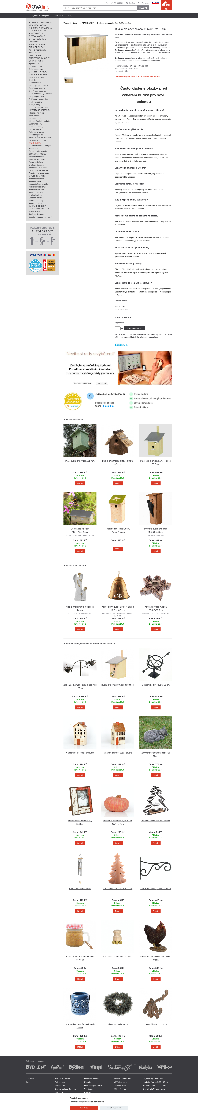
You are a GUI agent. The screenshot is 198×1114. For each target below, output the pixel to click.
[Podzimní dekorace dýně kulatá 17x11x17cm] (117, 817)
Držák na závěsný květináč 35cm (155, 888)
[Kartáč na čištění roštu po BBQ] (117, 953)
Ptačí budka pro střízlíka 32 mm (80, 460)
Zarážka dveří (34, 211)
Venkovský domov (70, 23)
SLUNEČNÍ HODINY (37, 154)
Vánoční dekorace (36, 178)
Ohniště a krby (35, 129)
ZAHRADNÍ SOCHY (37, 206)
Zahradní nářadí (35, 203)
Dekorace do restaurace (39, 71)
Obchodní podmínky (93, 1085)
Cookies (87, 1092)
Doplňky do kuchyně (37, 91)
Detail (80, 483)
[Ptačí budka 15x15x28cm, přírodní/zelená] (117, 525)
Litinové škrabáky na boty (39, 121)
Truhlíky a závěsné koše (39, 173)
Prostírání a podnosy (37, 140)
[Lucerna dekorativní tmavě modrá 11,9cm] (79, 1021)
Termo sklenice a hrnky (38, 170)
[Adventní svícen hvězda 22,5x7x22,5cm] (155, 603)
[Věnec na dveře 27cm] (117, 1021)
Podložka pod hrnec (37, 134)
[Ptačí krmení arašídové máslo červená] (79, 953)
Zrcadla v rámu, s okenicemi (40, 217)
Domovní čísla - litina (37, 39)
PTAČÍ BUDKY (35, 143)
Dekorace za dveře (36, 77)
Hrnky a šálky (34, 104)
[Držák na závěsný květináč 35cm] (155, 885)
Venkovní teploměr (36, 189)
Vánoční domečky (36, 181)
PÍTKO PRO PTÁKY (37, 47)
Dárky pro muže (35, 66)
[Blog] (70, 15)
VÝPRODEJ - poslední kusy (40, 22)
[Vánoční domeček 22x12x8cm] (117, 749)
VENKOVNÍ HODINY (37, 25)
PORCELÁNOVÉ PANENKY (41, 137)
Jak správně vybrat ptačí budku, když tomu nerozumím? (137, 76)
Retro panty (33, 148)
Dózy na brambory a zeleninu (41, 93)
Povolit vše (84, 1108)
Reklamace (60, 1082)
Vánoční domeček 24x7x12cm (80, 752)
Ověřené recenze (91, 1078)
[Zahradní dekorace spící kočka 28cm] (155, 749)
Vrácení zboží (61, 1085)
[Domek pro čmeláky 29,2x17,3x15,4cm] (79, 525)
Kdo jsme (59, 1092)
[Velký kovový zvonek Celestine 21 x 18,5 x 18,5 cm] (117, 603)
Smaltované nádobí (37, 156)
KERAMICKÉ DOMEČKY (39, 110)
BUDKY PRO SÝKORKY (39, 58)
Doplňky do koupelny (37, 88)
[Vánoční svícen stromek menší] (155, 817)
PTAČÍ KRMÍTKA (36, 33)
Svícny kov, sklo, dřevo (38, 167)
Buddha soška (35, 55)
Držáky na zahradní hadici (39, 99)
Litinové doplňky (35, 118)
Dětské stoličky (35, 82)
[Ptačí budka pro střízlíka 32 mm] (79, 457)
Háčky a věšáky (35, 102)
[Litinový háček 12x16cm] (155, 1021)
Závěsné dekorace (36, 214)
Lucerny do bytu (35, 123)
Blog (28, 1082)
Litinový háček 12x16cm (156, 1024)
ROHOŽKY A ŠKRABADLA (40, 28)
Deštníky (32, 80)
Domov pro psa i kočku (38, 85)
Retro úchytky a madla (38, 151)
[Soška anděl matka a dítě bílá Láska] (79, 603)
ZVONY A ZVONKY (37, 44)
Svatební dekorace (36, 165)
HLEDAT (143, 8)
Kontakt (132, 3)
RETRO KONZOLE (37, 36)
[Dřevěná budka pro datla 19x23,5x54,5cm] (155, 525)
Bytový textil (34, 63)
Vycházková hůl (35, 195)
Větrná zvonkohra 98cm (80, 888)
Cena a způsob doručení (65, 1089)
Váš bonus (145, 3)
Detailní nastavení (114, 1108)
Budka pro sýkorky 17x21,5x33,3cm (117, 684)
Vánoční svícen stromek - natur (117, 888)
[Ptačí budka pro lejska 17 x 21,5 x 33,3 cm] (155, 457)
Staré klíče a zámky (37, 159)
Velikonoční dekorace (38, 186)
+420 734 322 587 (116, 3)
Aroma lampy (34, 52)
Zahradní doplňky (36, 200)
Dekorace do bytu (36, 69)
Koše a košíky (34, 115)
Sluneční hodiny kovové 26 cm (156, 684)
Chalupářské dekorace (38, 107)
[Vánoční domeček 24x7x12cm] (79, 749)
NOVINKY (58, 15)
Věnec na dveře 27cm (118, 1024)
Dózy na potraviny (36, 96)
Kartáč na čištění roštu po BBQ (117, 956)
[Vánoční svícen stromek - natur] (117, 885)
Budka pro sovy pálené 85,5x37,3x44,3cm (114, 23)
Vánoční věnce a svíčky (38, 184)
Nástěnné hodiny (36, 126)
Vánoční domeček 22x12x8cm (118, 752)
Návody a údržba (62, 1078)
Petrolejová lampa (36, 132)
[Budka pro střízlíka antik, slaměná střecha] (117, 457)
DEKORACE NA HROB (38, 30)
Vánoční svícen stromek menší (155, 820)
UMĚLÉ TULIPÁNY (37, 175)
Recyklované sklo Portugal (40, 145)
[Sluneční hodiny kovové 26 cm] (155, 681)
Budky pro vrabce (36, 60)
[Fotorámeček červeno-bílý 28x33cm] (79, 817)
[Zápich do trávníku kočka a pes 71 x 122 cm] (79, 681)
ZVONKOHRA (35, 41)
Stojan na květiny (36, 162)
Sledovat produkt (134, 328)
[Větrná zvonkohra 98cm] (79, 885)
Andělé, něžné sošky (37, 49)
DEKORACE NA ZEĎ (38, 74)
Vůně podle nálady (36, 192)
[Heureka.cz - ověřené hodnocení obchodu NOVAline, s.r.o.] (35, 271)
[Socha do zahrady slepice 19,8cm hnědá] (155, 953)
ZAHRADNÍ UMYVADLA (39, 208)
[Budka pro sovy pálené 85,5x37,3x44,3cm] (86, 71)
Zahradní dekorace (36, 197)
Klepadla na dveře (36, 112)
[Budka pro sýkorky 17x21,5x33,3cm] (117, 681)
